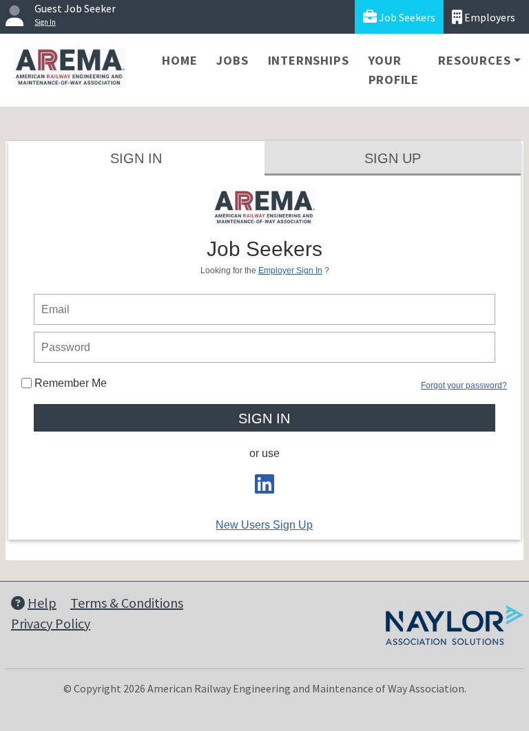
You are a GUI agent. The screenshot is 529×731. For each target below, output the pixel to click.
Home (179, 60)
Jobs (232, 60)
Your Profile (394, 69)
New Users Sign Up (264, 525)
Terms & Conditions (126, 602)
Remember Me (69, 383)
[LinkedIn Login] (264, 488)
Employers (488, 17)
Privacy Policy (50, 623)
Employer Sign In (290, 270)
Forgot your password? (464, 385)
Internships (308, 60)
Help (42, 602)
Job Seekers (406, 17)
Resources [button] (474, 60)
